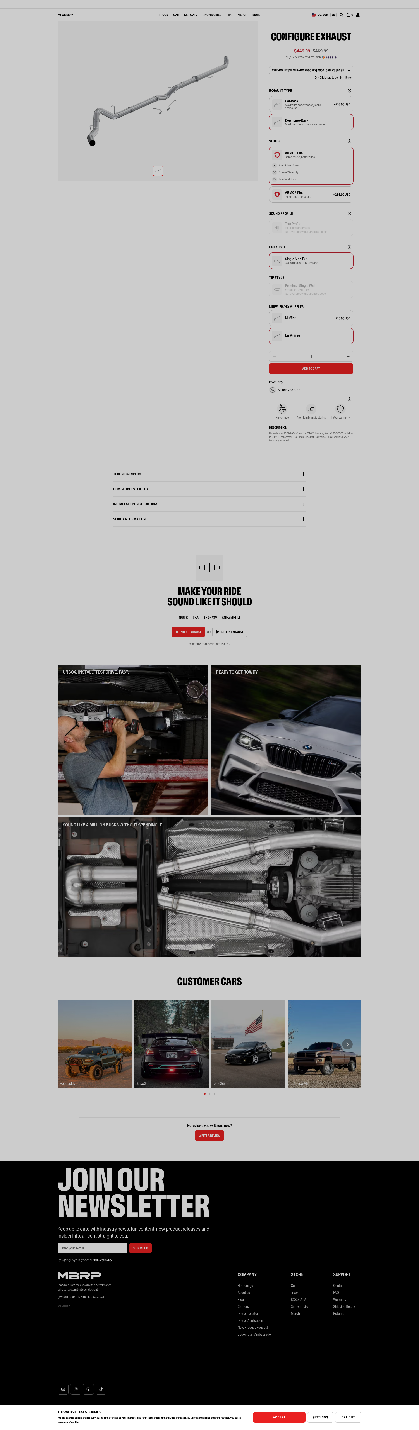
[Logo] (65, 15)
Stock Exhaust (232, 632)
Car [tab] (196, 617)
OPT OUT (348, 1417)
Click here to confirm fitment (336, 78)
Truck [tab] (183, 617)
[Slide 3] (214, 1094)
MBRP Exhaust (191, 632)
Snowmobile (212, 15)
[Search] (341, 14)
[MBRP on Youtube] (63, 1389)
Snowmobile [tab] (231, 617)
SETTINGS (320, 1417)
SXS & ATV (190, 15)
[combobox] (319, 14)
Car (176, 15)
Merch (242, 15)
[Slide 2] (209, 1094)
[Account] (357, 14)
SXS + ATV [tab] (210, 617)
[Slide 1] (204, 1094)
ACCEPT (279, 1417)
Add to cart (311, 369)
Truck (163, 15)
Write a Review (210, 1137)
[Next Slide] (347, 1044)
